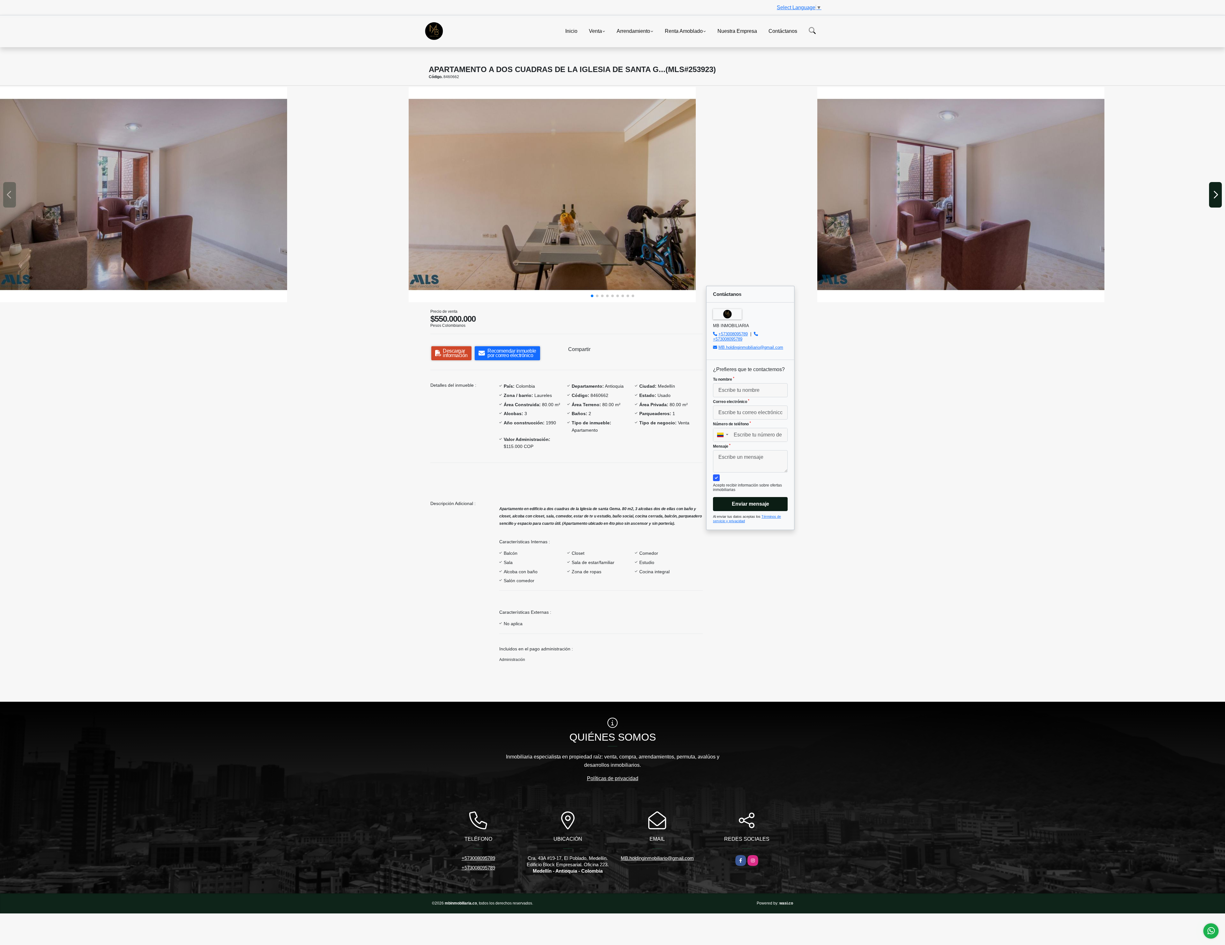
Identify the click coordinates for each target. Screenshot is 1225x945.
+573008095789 (733, 334)
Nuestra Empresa (737, 30)
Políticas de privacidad (612, 778)
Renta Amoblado (684, 30)
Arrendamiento (633, 30)
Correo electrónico (731, 401)
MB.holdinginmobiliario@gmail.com (750, 347)
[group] (204, 194)
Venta (595, 30)
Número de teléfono (732, 423)
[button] (592, 296)
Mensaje (722, 446)
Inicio (571, 30)
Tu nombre (723, 379)
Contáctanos (782, 30)
